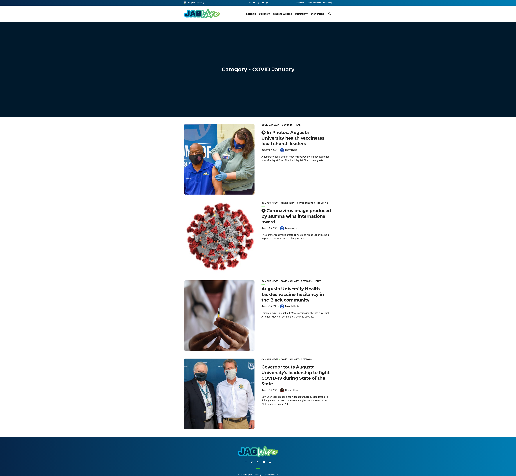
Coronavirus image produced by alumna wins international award (296, 216)
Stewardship (318, 13)
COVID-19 (287, 125)
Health (299, 125)
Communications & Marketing (319, 3)
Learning (251, 13)
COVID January (270, 125)
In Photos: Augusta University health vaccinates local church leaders (292, 138)
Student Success (282, 13)
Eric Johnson (291, 228)
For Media (300, 3)
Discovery (264, 13)
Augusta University (196, 3)
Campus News (269, 203)
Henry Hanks (291, 150)
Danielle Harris (292, 306)
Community (301, 13)
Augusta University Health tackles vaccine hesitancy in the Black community (292, 294)
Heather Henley (292, 390)
